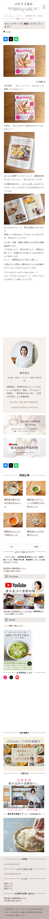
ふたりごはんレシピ (11, 864)
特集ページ (8, 888)
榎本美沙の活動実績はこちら (14, 568)
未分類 (8, 31)
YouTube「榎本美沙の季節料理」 (24, 402)
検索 (36, 546)
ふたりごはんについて (12, 873)
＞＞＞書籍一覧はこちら (13, 625)
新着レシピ (8, 883)
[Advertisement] (24, 309)
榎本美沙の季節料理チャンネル (16, 611)
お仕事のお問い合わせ (12, 571)
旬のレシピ (8, 886)
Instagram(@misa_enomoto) (24, 407)
